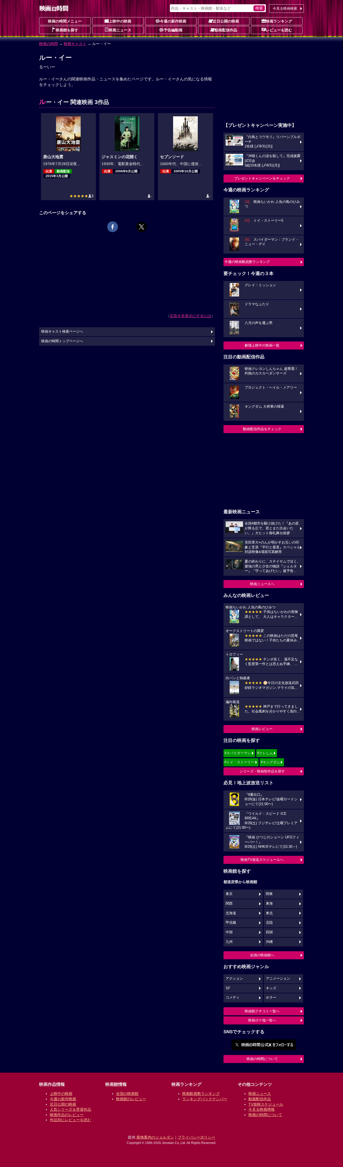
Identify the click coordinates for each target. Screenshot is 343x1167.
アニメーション (278, 978)
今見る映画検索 (285, 8)
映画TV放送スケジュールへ (262, 860)
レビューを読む (279, 30)
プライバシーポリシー (196, 1137)
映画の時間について (262, 1059)
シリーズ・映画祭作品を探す (262, 771)
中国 (229, 932)
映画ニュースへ (262, 584)
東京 (229, 894)
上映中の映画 (120, 21)
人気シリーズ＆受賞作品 (70, 1109)
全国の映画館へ (262, 955)
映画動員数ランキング (201, 1093)
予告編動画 (173, 30)
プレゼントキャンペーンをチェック (262, 178)
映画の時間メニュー (65, 21)
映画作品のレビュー (67, 1115)
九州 (229, 942)
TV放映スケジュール (265, 1104)
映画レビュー (262, 729)
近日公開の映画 (226, 21)
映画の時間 (48, 44)
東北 (269, 913)
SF (228, 988)
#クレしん (265, 753)
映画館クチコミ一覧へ (262, 1011)
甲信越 (231, 922)
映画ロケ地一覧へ (262, 1020)
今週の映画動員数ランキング (247, 262)
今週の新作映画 (173, 21)
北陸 (269, 922)
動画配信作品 (226, 30)
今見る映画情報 (261, 1109)
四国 (269, 932)
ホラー (271, 997)
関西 (229, 903)
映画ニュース (120, 30)
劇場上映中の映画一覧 (262, 345)
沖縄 (269, 942)
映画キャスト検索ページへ (62, 331)
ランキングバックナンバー (204, 1099)
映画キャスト (75, 44)
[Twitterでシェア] (141, 226)
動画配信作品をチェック (262, 429)
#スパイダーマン (238, 753)
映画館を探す (67, 30)
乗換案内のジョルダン (155, 1137)
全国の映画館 (127, 1093)
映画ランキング (279, 21)
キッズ (271, 988)
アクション (234, 978)
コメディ (233, 997)
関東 (269, 894)
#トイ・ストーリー (239, 762)
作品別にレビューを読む (70, 1120)
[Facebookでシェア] (112, 226)
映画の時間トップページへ (62, 341)
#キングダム (270, 762)
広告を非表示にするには (190, 316)
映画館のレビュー (131, 1099)
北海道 (231, 913)
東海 (269, 903)
